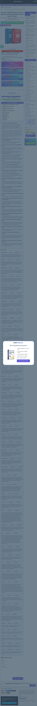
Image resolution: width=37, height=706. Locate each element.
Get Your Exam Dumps (23, 360)
